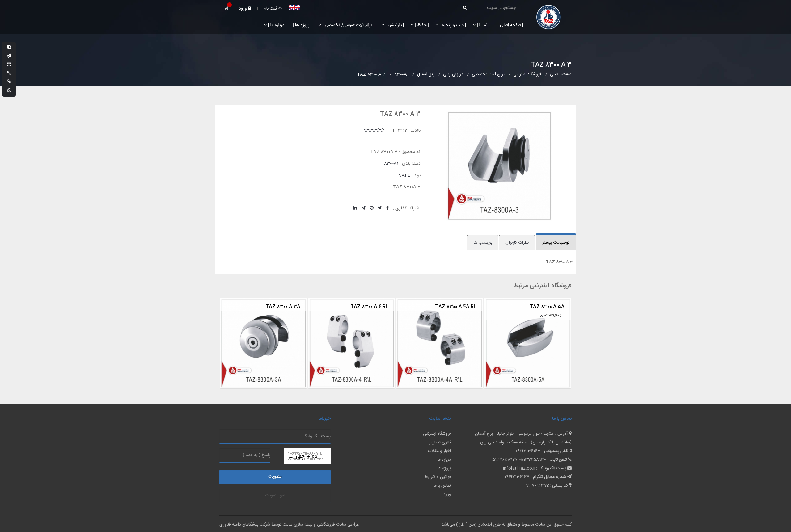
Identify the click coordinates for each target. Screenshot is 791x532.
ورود (243, 8)
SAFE (404, 175)
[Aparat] (9, 65)
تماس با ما (442, 485)
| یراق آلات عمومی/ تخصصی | (348, 25)
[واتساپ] (9, 90)
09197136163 (528, 451)
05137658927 (504, 459)
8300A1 (391, 163)
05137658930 (532, 459)
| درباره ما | (277, 25)
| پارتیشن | (394, 25)
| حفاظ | (421, 25)
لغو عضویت (275, 495)
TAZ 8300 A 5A (460, 307)
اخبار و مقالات (439, 451)
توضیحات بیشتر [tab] (555, 242)
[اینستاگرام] (9, 47)
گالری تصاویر (440, 442)
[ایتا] (9, 82)
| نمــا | (483, 25)
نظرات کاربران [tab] (517, 242)
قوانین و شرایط (437, 477)
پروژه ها (444, 468)
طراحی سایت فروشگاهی (337, 524)
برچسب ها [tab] (483, 242)
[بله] (9, 73)
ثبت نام (271, 8)
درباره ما (444, 459)
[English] (294, 7)
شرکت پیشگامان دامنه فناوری (244, 524)
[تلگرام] (9, 56)
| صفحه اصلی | (509, 25)
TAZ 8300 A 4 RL (283, 307)
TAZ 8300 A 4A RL (369, 307)
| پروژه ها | (301, 25)
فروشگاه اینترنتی (437, 434)
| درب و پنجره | (452, 25)
